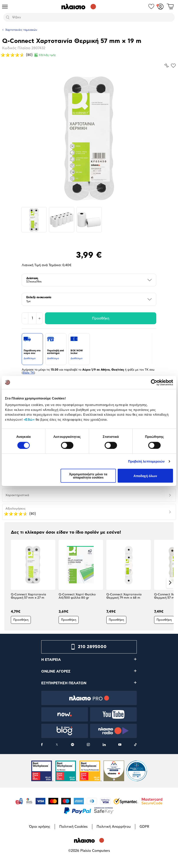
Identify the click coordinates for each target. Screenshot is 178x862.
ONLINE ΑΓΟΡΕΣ (56, 671)
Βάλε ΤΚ (28, 373)
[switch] (67, 445)
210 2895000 (92, 647)
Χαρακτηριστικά (17, 495)
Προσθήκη (100, 318)
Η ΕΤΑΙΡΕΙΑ (51, 660)
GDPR (144, 826)
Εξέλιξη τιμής (47, 55)
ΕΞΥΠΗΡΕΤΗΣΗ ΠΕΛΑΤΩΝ (63, 683)
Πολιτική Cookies (73, 826)
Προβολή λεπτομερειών (146, 461)
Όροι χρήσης (39, 826)
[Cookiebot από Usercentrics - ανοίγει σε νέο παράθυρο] (154, 382)
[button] (8, 582)
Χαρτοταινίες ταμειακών (21, 30)
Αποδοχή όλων (145, 475)
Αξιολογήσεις (15, 508)
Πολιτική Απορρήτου (114, 826)
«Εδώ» (29, 419)
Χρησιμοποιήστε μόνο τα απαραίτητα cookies (88, 475)
